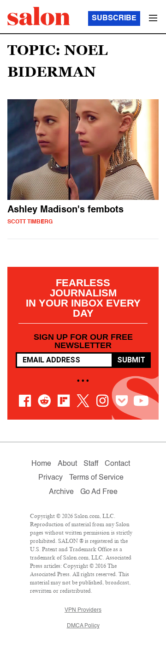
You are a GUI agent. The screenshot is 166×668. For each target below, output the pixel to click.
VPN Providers (83, 610)
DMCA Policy (83, 626)
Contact (117, 464)
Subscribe (114, 18)
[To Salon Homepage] (38, 16)
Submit (131, 359)
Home (41, 464)
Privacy (50, 477)
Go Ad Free (99, 492)
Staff (90, 464)
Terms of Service (96, 477)
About (67, 464)
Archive (61, 492)
